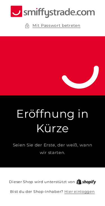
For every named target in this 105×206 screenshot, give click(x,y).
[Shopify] (86, 181)
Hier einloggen (79, 191)
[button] (52, 25)
